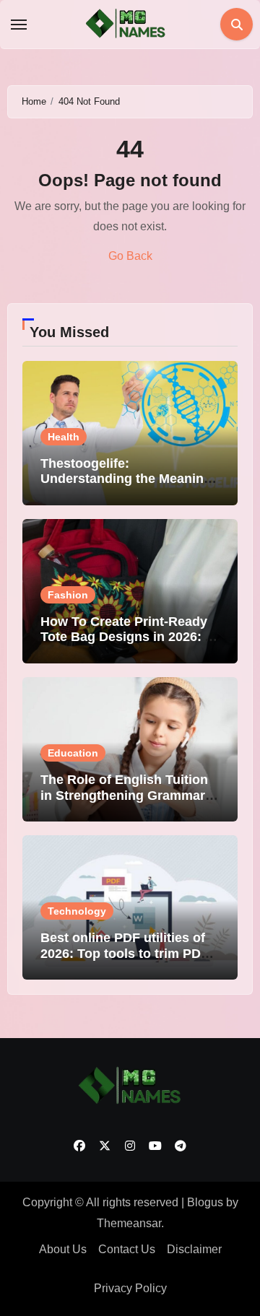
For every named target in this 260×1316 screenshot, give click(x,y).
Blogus (205, 1202)
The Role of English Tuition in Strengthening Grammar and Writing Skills (124, 795)
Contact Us (126, 1249)
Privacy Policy (130, 1288)
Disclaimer (194, 1249)
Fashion (68, 595)
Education (73, 753)
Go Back (130, 256)
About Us (63, 1249)
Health (63, 437)
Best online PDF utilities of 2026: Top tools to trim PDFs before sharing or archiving (128, 953)
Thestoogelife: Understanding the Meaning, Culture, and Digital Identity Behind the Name (127, 487)
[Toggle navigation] (18, 24)
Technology (77, 911)
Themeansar (129, 1223)
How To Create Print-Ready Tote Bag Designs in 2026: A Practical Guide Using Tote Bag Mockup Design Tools (126, 645)
